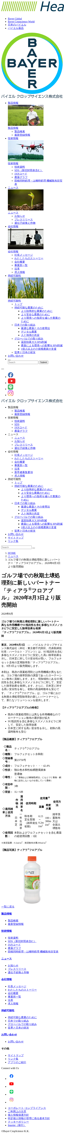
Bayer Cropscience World (21, 21)
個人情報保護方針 (18, 1115)
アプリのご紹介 (17, 1062)
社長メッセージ (23, 255)
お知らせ (19, 216)
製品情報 (13, 103)
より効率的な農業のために (37, 311)
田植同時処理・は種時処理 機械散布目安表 (33, 951)
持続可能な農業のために (28, 307)
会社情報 (13, 226)
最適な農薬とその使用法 (35, 328)
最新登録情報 (22, 134)
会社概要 (19, 261)
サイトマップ (16, 537)
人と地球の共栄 (30, 335)
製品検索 (19, 131)
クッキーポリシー (18, 1121)
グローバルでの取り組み (28, 338)
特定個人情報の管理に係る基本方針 (29, 1118)
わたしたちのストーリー (28, 258)
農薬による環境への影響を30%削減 (42, 345)
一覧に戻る (7, 906)
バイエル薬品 (16, 28)
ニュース (13, 187)
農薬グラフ (21, 177)
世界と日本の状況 (24, 352)
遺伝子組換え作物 (24, 223)
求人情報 (19, 272)
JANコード (20, 173)
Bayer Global (15, 18)
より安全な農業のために (35, 314)
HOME (12, 553)
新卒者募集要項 (23, 472)
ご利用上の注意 (17, 1111)
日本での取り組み (24, 324)
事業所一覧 (21, 265)
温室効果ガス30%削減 (34, 342)
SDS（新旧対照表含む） (28, 170)
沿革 (17, 268)
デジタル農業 (29, 331)
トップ (18, 304)
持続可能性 (14, 275)
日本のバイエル (17, 24)
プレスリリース (23, 219)
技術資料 (19, 166)
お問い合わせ (16, 355)
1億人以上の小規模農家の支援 (38, 348)
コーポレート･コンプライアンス (27, 1108)
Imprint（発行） (17, 1125)
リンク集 (13, 541)
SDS (16, 424)
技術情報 (13, 138)
